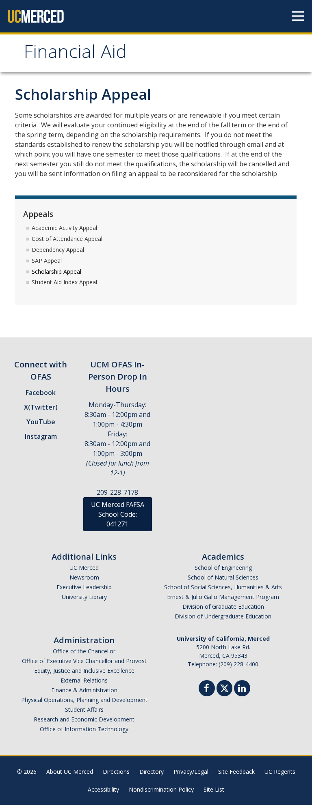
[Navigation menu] (298, 16)
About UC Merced (69, 771)
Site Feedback (236, 771)
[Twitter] (224, 687)
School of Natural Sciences (223, 577)
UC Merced (84, 567)
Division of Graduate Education (223, 606)
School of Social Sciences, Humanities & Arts (223, 587)
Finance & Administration (84, 690)
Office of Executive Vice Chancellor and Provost (84, 661)
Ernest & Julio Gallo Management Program (223, 597)
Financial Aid (75, 54)
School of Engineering (223, 567)
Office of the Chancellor (84, 651)
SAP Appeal (47, 260)
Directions (116, 771)
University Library (84, 597)
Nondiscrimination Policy (161, 789)
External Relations (84, 680)
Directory (151, 771)
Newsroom (84, 577)
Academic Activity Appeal (64, 228)
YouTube (40, 421)
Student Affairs (84, 709)
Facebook (41, 392)
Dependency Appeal (58, 249)
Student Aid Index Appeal (64, 282)
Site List (214, 789)
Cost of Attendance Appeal (67, 239)
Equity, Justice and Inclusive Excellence (84, 670)
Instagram (41, 436)
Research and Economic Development (84, 719)
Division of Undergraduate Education (223, 616)
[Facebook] (206, 689)
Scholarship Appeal (56, 271)
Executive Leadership (84, 587)
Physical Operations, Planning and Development (84, 700)
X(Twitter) (41, 407)
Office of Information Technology (84, 729)
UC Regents (279, 771)
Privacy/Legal (190, 771)
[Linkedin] (242, 689)
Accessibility (103, 789)
